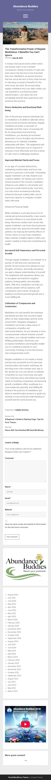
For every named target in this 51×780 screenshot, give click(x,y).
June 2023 (12, 685)
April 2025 (12, 616)
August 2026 (13, 595)
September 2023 (14, 676)
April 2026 (12, 607)
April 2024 (12, 654)
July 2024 (12, 644)
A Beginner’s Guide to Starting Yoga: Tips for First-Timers (24, 420)
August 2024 (13, 641)
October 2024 (13, 635)
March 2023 (13, 691)
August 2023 (13, 679)
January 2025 (13, 626)
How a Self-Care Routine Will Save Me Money (24, 430)
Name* (8, 487)
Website (8, 510)
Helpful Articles (22, 410)
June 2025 (12, 610)
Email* (8, 498)
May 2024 (12, 651)
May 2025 (12, 613)
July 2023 (12, 682)
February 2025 (14, 623)
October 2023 (13, 672)
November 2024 (14, 632)
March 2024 (13, 657)
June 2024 (12, 648)
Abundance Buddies (25, 6)
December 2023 (14, 666)
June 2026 (12, 601)
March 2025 (13, 620)
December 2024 (14, 629)
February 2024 (14, 660)
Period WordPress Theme (18, 777)
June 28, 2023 (17, 58)
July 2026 (12, 598)
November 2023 (14, 669)
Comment (9, 458)
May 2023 (12, 688)
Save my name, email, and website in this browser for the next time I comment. (25, 525)
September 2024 (14, 638)
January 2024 (13, 663)
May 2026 (12, 604)
